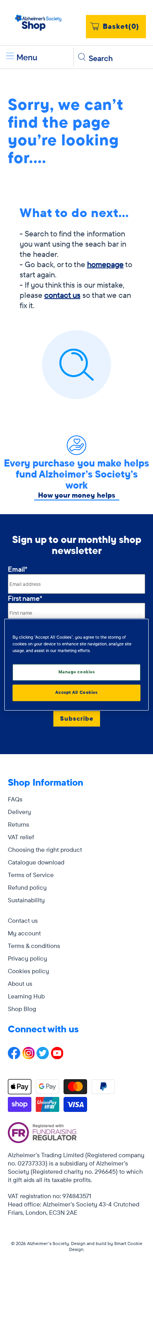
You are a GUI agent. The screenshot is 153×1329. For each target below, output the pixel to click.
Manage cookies (76, 672)
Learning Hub (26, 996)
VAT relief (21, 837)
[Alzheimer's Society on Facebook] (14, 1057)
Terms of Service (31, 875)
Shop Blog (22, 1009)
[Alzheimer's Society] (38, 22)
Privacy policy (27, 958)
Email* (17, 569)
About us (20, 983)
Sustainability (26, 900)
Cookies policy (28, 971)
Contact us (23, 920)
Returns (18, 824)
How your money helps (76, 495)
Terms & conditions (34, 946)
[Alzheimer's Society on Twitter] (42, 1057)
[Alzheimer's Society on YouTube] (57, 1057)
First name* (25, 598)
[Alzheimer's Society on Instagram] (28, 1057)
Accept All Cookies (76, 692)
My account (24, 933)
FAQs (15, 799)
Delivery (19, 812)
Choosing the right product (45, 849)
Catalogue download (36, 862)
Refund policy (27, 887)
